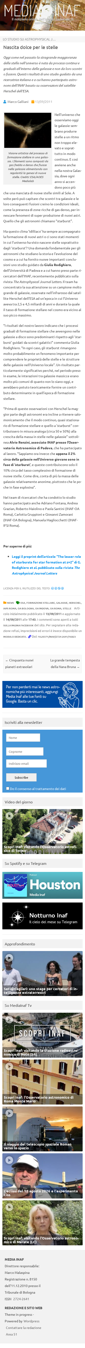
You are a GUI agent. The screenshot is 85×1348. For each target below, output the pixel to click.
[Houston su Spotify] (42, 900)
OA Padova (42, 608)
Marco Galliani (18, 101)
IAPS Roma (9, 608)
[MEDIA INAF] (42, 15)
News (10, 602)
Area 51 (11, 1334)
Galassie (62, 602)
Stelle (67, 608)
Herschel (75, 602)
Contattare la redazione (23, 1327)
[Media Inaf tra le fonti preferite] (42, 709)
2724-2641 (21, 1299)
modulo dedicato (14, 636)
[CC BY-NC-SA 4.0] (57, 588)
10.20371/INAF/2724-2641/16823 (57, 636)
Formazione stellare (40, 602)
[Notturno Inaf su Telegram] (42, 930)
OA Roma (55, 608)
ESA (23, 602)
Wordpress (31, 1321)
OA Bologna (26, 608)
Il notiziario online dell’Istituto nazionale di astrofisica (42, 20)
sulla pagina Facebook (18, 625)
